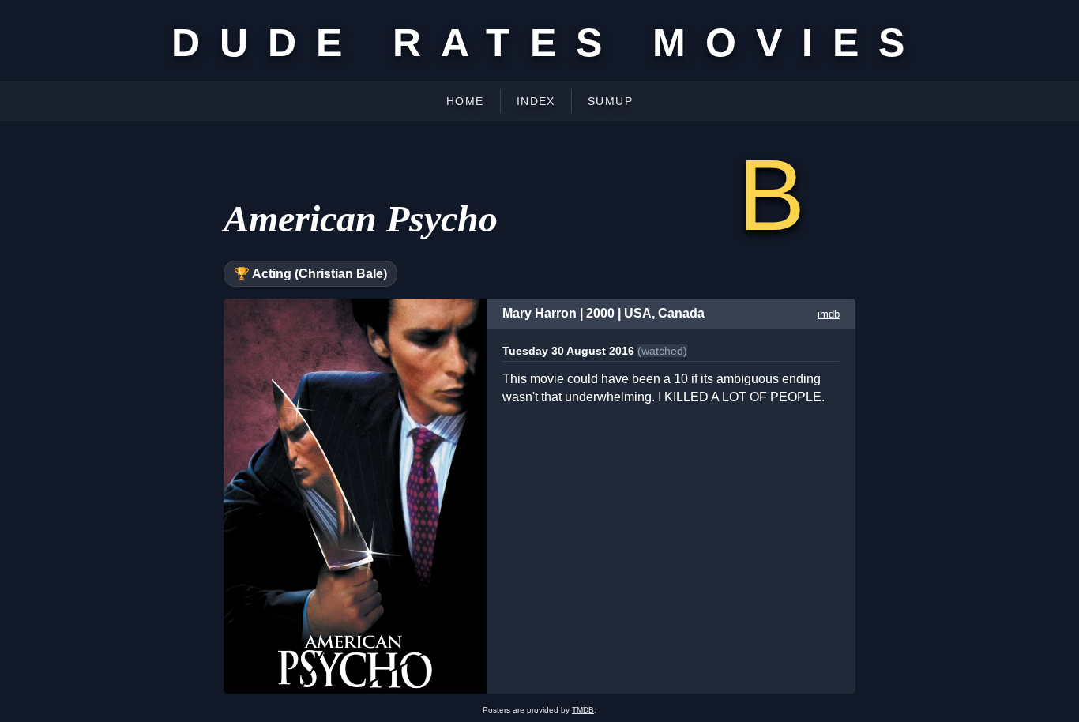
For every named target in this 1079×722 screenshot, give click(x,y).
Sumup (610, 101)
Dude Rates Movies (547, 43)
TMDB (583, 709)
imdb (829, 314)
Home (465, 101)
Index (536, 101)
